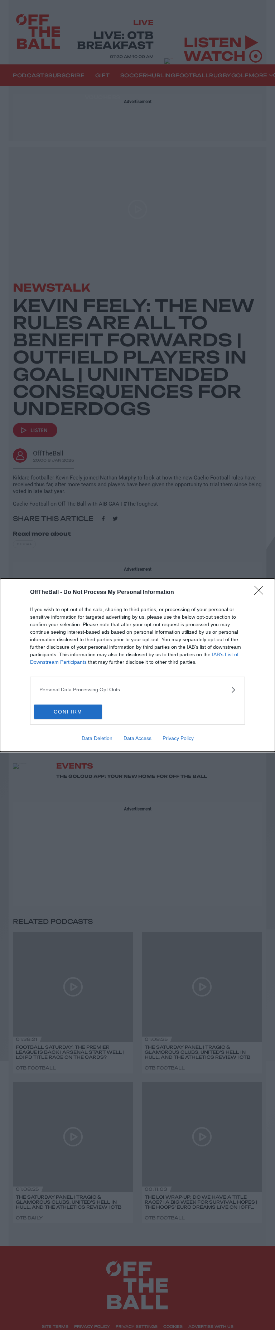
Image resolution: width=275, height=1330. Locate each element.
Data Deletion (97, 738)
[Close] (261, 592)
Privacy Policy (178, 738)
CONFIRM (68, 712)
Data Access (137, 738)
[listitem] (137, 689)
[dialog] (137, 665)
